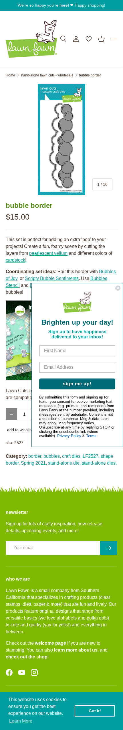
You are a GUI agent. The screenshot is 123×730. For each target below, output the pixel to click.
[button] (101, 39)
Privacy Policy (69, 436)
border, (35, 456)
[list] (61, 139)
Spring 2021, (34, 463)
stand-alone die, (64, 463)
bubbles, (52, 456)
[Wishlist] (88, 39)
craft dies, (72, 456)
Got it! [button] (95, 711)
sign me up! (77, 384)
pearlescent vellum (48, 253)
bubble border (90, 75)
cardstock (15, 260)
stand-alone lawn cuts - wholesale (47, 75)
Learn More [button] (20, 721)
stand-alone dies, (99, 463)
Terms (91, 436)
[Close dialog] (118, 288)
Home (10, 75)
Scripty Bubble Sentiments (52, 278)
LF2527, (91, 456)
